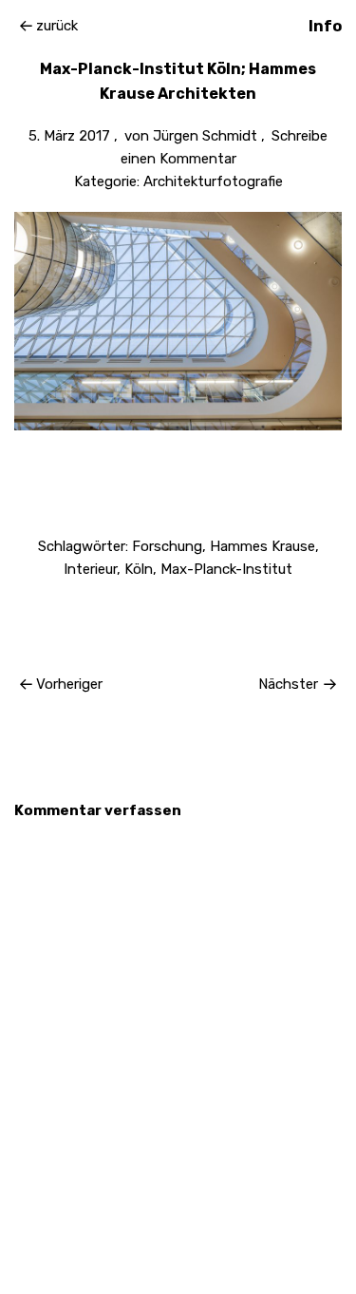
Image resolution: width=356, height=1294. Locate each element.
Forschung (167, 546)
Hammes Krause (262, 546)
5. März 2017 (69, 135)
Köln (138, 569)
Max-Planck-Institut (226, 569)
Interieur (90, 569)
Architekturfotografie (213, 181)
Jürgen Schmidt (205, 135)
